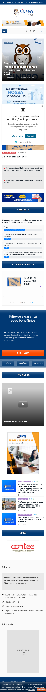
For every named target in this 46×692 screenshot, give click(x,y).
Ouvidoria (38, 363)
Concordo (41, 690)
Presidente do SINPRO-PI (15, 421)
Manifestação (23, 499)
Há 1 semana (10, 78)
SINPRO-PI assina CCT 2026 (14, 156)
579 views (24, 303)
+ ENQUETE (23, 209)
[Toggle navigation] (4, 31)
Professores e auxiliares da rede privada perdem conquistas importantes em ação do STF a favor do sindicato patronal (30, 488)
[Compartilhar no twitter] (32, 303)
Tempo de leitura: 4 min (26, 78)
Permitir (30, 136)
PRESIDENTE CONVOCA (25, 514)
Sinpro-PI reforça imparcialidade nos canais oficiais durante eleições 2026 (20, 68)
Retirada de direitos (24, 481)
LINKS (23, 533)
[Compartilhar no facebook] (30, 303)
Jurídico (7, 363)
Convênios (23, 363)
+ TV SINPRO (23, 375)
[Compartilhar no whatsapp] (35, 303)
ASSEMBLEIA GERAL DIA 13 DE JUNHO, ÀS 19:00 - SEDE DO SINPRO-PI (31, 519)
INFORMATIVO (8, 42)
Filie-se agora (23, 353)
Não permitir (17, 136)
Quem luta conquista (9, 152)
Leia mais (31, 690)
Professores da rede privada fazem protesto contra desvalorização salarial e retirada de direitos (30, 505)
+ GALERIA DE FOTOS (23, 264)
